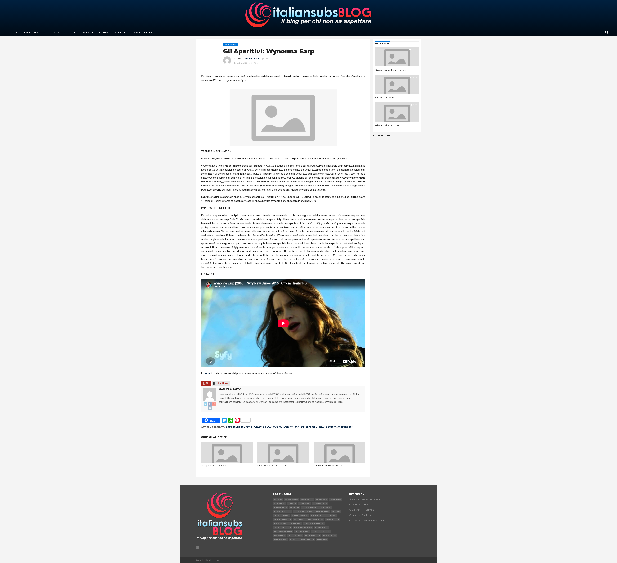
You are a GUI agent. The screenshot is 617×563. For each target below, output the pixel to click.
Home (15, 32)
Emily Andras (270, 427)
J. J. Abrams (279, 503)
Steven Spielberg (303, 511)
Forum (136, 32)
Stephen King (280, 539)
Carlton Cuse (295, 535)
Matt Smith (280, 523)
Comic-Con (321, 499)
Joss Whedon (320, 503)
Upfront (294, 507)
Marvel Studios (300, 515)
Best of (336, 511)
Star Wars (304, 503)
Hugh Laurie (295, 523)
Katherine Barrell (306, 427)
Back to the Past (303, 527)
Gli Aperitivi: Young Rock (328, 465)
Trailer (292, 503)
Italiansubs (151, 32)
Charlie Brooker (282, 527)
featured (326, 507)
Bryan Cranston (282, 519)
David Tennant (281, 515)
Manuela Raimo (252, 58)
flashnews (335, 499)
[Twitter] (205, 404)
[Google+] (214, 404)
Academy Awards (283, 531)
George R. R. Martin (313, 523)
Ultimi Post (222, 383)
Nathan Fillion (312, 535)
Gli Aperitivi (286, 427)
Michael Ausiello (282, 511)
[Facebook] (210, 404)
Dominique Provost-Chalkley (244, 427)
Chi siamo (103, 32)
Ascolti (38, 32)
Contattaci (120, 32)
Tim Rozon (347, 427)
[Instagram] (210, 408)
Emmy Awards (322, 511)
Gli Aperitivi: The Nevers (215, 465)
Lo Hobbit (322, 539)
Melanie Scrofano (329, 427)
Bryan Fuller (329, 535)
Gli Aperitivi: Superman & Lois (274, 465)
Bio (207, 383)
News (26, 32)
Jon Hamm (299, 519)
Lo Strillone (291, 499)
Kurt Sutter (332, 519)
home (207, 373)
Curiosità (87, 32)
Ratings (278, 499)
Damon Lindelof (315, 519)
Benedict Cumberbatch (302, 539)
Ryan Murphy (280, 507)
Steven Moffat (309, 507)
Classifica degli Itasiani (323, 515)
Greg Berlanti (302, 531)
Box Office (279, 535)
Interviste (71, 32)
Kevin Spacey (321, 527)
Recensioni (54, 32)
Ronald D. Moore (321, 531)
